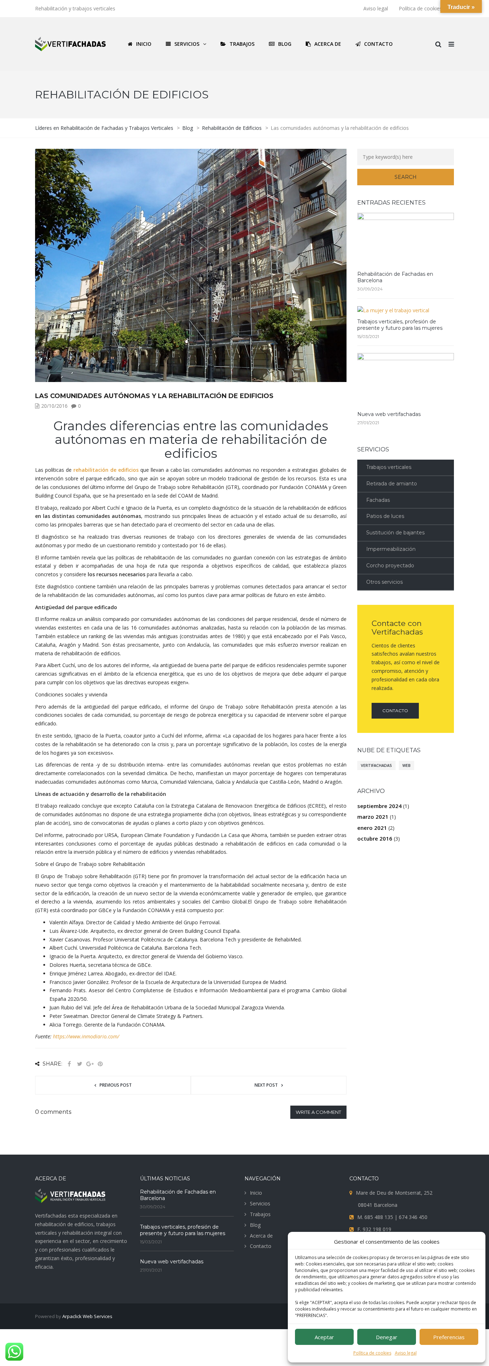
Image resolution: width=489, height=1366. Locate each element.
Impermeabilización (391, 549)
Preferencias (449, 1337)
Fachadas (378, 500)
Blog (255, 1224)
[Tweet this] (79, 1064)
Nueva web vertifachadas (389, 414)
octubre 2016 (374, 838)
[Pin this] (100, 1064)
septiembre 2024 (379, 805)
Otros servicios (384, 582)
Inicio (256, 1192)
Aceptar (324, 1337)
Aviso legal (406, 1353)
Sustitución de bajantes (395, 532)
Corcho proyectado (390, 565)
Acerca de (261, 1235)
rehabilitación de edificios (106, 469)
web (406, 765)
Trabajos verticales (388, 467)
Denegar (386, 1337)
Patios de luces (385, 516)
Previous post (116, 1085)
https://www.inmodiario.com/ (86, 1036)
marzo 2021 (372, 816)
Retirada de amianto (391, 483)
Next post (266, 1085)
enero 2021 (372, 827)
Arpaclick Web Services (87, 1316)
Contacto (395, 710)
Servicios (260, 1203)
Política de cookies (372, 1353)
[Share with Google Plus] (89, 1064)
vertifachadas (376, 765)
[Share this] (69, 1064)
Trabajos (260, 1214)
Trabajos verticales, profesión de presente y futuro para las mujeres (399, 324)
